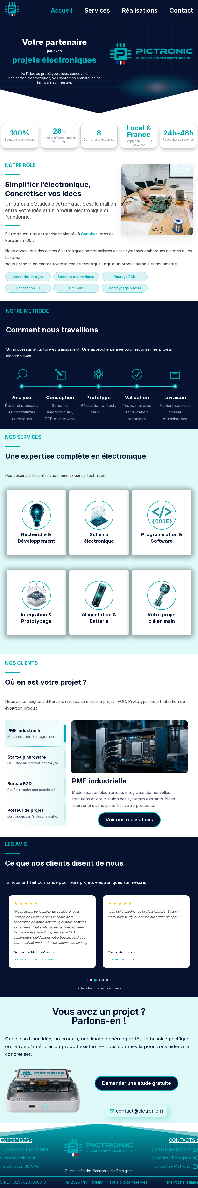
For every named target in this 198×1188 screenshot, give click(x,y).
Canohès (89, 233)
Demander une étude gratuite (136, 1083)
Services (97, 10)
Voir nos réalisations (129, 820)
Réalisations (139, 10)
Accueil (61, 10)
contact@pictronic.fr (139, 1111)
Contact (181, 10)
